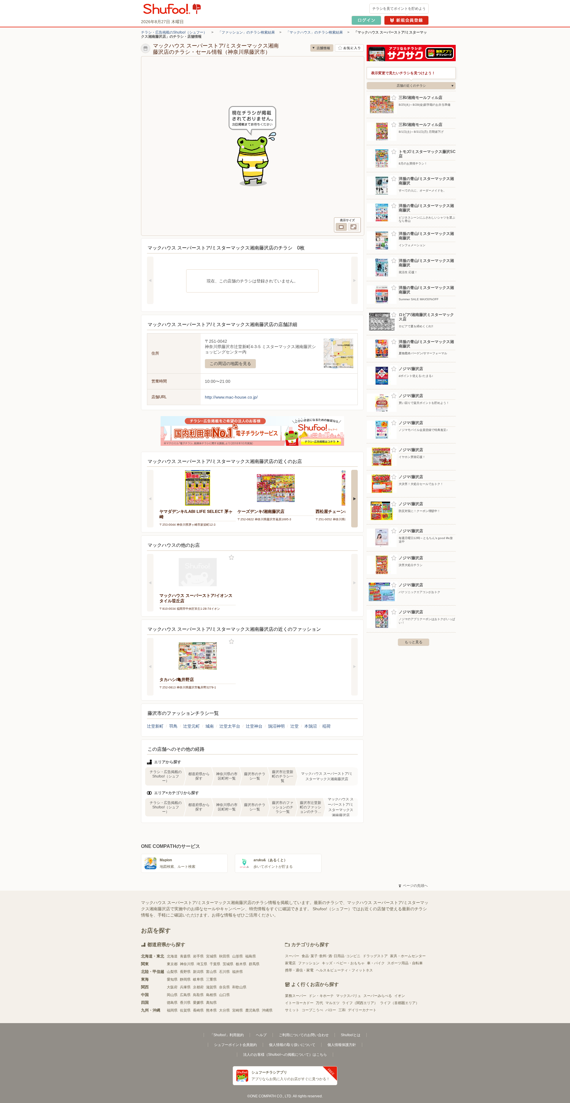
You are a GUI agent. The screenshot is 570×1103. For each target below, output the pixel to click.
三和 (342, 1010)
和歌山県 (239, 987)
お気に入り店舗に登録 (349, 48)
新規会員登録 (406, 20)
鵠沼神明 (276, 726)
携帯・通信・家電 (299, 970)
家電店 (290, 963)
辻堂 (294, 726)
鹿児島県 (252, 1010)
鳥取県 (198, 995)
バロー (330, 1010)
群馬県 (254, 964)
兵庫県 (185, 987)
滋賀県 (211, 987)
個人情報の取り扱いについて (292, 1045)
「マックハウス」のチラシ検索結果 (314, 32)
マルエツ (332, 1003)
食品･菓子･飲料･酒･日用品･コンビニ (331, 956)
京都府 (198, 987)
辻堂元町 (191, 726)
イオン (399, 996)
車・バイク (376, 963)
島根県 (211, 995)
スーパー (292, 956)
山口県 (224, 995)
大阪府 (172, 987)
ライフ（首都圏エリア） (399, 1003)
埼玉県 (202, 964)
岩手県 (198, 956)
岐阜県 (198, 979)
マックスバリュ (348, 996)
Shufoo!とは (350, 1035)
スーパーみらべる (377, 996)
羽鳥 (173, 726)
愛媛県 (198, 1003)
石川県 (224, 972)
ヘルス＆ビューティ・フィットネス (344, 970)
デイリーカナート (362, 1010)
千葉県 (215, 964)
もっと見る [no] (413, 642)
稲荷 (326, 726)
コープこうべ (312, 1010)
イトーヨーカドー (299, 1003)
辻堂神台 (254, 726)
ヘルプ (261, 1035)
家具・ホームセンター (408, 956)
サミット (292, 1010)
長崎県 (198, 1010)
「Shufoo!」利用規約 (227, 1035)
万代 (319, 1003)
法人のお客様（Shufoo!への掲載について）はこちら (285, 1055)
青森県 (185, 956)
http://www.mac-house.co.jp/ (231, 397)
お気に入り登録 (231, 557)
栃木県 (241, 964)
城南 (209, 726)
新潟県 (198, 972)
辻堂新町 (155, 726)
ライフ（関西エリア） (360, 1003)
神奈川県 (187, 964)
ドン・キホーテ (321, 996)
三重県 (211, 979)
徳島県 (172, 1003)
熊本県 (211, 1010)
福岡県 (172, 1010)
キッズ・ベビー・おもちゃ (343, 963)
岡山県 (172, 995)
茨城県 (228, 964)
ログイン (366, 20)
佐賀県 (185, 1010)
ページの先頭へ (413, 886)
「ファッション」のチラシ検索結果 (246, 32)
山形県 (237, 956)
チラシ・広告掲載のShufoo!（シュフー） (174, 32)
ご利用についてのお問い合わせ (304, 1035)
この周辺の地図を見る (230, 363)
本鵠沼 (310, 726)
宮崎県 (237, 1010)
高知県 (211, 1003)
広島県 (185, 995)
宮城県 (211, 956)
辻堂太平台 (229, 726)
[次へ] (354, 280)
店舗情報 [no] (321, 48)
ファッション (308, 963)
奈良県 (224, 987)
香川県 (185, 1003)
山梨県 (172, 972)
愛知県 (172, 979)
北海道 (172, 956)
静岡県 (185, 979)
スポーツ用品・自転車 (405, 963)
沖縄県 (267, 1010)
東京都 (172, 964)
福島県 (250, 956)
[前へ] (150, 280)
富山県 (211, 972)
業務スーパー (295, 996)
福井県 (237, 972)
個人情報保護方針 (341, 1045)
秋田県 (224, 956)
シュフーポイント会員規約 (235, 1045)
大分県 (224, 1010)
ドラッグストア (375, 956)
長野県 (185, 972)
